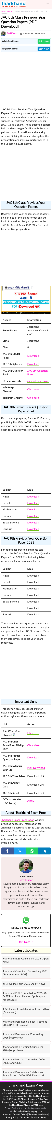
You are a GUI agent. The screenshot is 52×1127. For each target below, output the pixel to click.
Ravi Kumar (12, 33)
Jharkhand (10, 11)
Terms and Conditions (38, 1115)
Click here (33, 389)
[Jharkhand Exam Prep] (13, 4)
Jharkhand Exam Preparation (17, 820)
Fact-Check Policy (38, 1118)
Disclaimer (24, 1118)
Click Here (33, 733)
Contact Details (20, 1115)
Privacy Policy (12, 1118)
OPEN (30, 801)
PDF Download (36, 768)
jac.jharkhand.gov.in (38, 381)
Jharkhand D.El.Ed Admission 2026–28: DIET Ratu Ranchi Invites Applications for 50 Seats (25, 996)
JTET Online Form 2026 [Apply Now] (24, 984)
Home (3, 11)
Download (33, 356)
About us (7, 1115)
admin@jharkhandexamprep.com (27, 1111)
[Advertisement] (26, 79)
